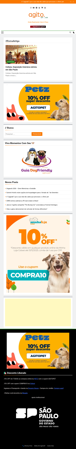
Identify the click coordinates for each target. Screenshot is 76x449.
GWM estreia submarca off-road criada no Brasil (22, 201)
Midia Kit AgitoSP (39, 446)
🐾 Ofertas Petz (27, 446)
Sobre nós (50, 446)
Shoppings (10, 62)
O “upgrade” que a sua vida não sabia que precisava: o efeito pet (42, 2)
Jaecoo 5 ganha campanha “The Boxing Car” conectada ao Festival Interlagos (31, 205)
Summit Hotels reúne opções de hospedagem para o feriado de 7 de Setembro (32, 192)
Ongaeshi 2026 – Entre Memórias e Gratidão (21, 188)
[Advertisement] (38, 312)
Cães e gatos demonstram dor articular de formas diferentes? (26, 209)
